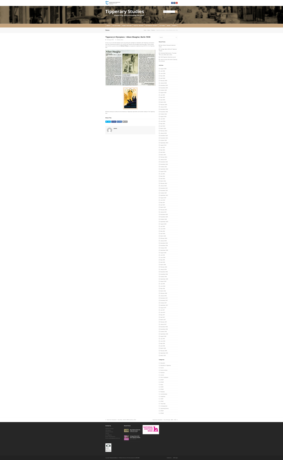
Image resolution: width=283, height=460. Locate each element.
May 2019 (162, 259)
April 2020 (162, 233)
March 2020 (163, 236)
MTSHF (162, 382)
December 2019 (164, 243)
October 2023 (163, 140)
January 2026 (163, 83)
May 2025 (162, 97)
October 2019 (163, 247)
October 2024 (163, 114)
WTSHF (162, 413)
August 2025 (163, 92)
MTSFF (162, 379)
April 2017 (162, 317)
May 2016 (162, 343)
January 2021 (163, 212)
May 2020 (162, 231)
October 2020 (163, 219)
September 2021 (164, 195)
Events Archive (163, 370)
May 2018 (162, 288)
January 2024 (163, 133)
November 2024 (164, 111)
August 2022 (163, 171)
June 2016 (162, 341)
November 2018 (164, 274)
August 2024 (163, 116)
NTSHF (162, 389)
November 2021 (164, 190)
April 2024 (162, 126)
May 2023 (162, 150)
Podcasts (162, 391)
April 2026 (162, 78)
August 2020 (163, 224)
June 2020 (162, 228)
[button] (108, 122)
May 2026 (162, 75)
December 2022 (164, 161)
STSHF (162, 401)
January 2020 (163, 240)
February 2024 (163, 130)
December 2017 (164, 298)
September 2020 (164, 221)
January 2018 (163, 295)
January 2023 (163, 159)
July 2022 (162, 173)
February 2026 (163, 80)
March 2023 (163, 154)
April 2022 (162, 178)
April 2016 (162, 345)
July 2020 (162, 226)
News (122, 39)
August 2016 (163, 336)
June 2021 (162, 200)
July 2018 (162, 283)
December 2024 (164, 109)
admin (115, 128)
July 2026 (162, 71)
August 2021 (163, 197)
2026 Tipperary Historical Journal (168, 57)
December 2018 (164, 271)
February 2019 (163, 267)
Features (118, 39)
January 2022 (163, 185)
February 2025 (163, 104)
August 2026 (163, 68)
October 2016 (163, 331)
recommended (163, 394)
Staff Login (175, 457)
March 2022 (163, 181)
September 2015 (164, 353)
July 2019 (162, 255)
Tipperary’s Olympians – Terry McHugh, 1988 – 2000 (164, 419)
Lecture (162, 375)
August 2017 (163, 307)
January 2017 (163, 324)
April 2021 (162, 204)
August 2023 (163, 145)
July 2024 (162, 118)
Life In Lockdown (164, 377)
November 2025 (164, 87)
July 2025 (162, 95)
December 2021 (164, 188)
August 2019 (163, 252)
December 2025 (164, 85)
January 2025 (163, 106)
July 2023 (162, 147)
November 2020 (164, 216)
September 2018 (164, 279)
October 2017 (163, 302)
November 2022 (164, 164)
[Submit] (176, 37)
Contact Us (169, 457)
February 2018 (163, 293)
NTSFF (162, 387)
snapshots (162, 396)
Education (162, 363)
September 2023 (164, 142)
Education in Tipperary (165, 365)
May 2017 (162, 314)
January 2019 (163, 269)
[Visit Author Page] (109, 130)
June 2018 (162, 286)
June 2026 (162, 73)
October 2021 (163, 193)
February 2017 (163, 322)
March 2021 (163, 207)
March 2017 (163, 319)
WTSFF (162, 410)
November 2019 (164, 245)
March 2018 (163, 291)
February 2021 (163, 209)
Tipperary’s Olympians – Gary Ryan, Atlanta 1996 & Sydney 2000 (121, 419)
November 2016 (164, 329)
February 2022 (163, 183)
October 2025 (163, 90)
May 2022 (162, 176)
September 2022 (164, 169)
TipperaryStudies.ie (114, 457)
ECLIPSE (137, 457)
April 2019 (162, 262)
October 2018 (163, 276)
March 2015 (163, 355)
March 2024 (163, 128)
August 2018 (163, 281)
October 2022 (163, 166)
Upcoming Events (164, 408)
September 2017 (164, 305)
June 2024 (162, 121)
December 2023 (164, 135)
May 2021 (162, 202)
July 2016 (162, 338)
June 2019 (162, 257)
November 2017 (164, 300)
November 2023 (164, 138)
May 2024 (162, 123)
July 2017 (162, 310)
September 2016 (164, 334)
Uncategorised (163, 406)
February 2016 (163, 350)
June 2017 (162, 312)
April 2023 (162, 152)
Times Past (162, 403)
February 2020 (163, 238)
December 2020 (164, 214)
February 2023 (163, 157)
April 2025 (162, 99)
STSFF (161, 398)
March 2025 (163, 102)
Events (162, 367)
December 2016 (164, 326)
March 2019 (163, 264)
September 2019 (164, 250)
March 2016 (163, 348)
